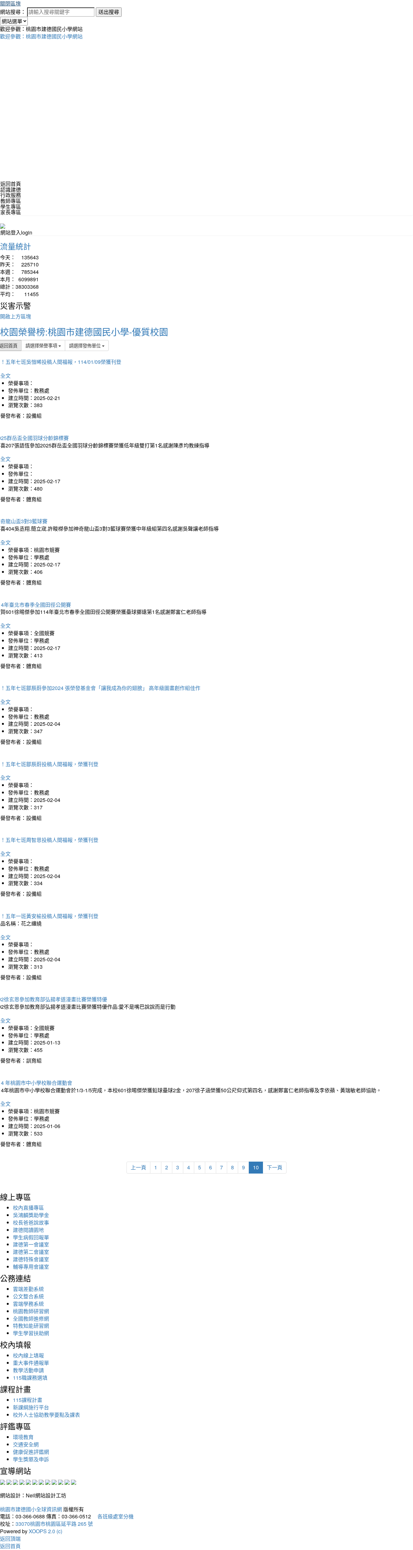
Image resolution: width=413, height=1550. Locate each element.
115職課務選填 (30, 1377)
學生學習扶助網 (31, 1333)
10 (256, 1167)
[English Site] (2, 225)
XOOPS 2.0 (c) (45, 1531)
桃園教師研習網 (31, 1311)
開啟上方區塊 (15, 316)
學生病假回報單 (31, 1237)
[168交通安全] (2, 1481)
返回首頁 (10, 183)
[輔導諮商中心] (60, 1481)
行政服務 (10, 195)
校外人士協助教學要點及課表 (46, 1414)
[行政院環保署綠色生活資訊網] (22, 1481)
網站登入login (16, 232)
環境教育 (23, 1437)
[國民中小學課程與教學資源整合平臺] (67, 1481)
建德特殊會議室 (31, 1259)
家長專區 (10, 212)
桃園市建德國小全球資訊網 (31, 1509)
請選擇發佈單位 (85, 345)
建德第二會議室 (31, 1251)
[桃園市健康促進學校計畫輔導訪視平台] (73, 1481)
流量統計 (15, 246)
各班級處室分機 (113, 1516)
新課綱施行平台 (31, 1407)
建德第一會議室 (31, 1244)
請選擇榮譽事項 (41, 345)
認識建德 (10, 189)
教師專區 (10, 201)
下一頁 (274, 1167)
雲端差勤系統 (28, 1289)
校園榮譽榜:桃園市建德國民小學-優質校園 (84, 331)
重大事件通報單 (31, 1362)
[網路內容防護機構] (15, 1481)
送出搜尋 (108, 11)
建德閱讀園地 (28, 1230)
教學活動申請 (28, 1370)
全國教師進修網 (31, 1318)
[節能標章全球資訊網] (34, 1481)
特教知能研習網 (31, 1325)
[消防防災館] (28, 1481)
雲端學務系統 (28, 1303)
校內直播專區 (28, 1207)
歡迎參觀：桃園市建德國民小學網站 (41, 36)
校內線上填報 (28, 1355)
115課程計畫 (27, 1400)
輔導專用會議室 (31, 1266)
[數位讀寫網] (47, 1481)
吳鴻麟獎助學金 (31, 1215)
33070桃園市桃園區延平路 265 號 (54, 1523)
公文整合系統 (28, 1296)
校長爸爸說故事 (31, 1222)
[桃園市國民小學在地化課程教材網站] (9, 1481)
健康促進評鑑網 (31, 1451)
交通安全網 (26, 1444)
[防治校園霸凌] (41, 1481)
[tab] (206, 190)
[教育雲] (54, 1481)
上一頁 (138, 1167)
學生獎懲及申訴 (31, 1459)
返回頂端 (10, 1538)
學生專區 (10, 206)
